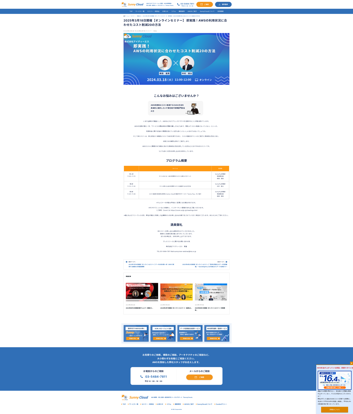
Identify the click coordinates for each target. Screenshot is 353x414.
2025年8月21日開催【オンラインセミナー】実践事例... (210, 309)
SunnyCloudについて (207, 11)
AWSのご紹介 (192, 11)
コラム (173, 11)
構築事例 (182, 11)
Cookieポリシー (221, 404)
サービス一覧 (139, 11)
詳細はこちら (335, 410)
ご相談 (201, 377)
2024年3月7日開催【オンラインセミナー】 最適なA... (176, 308)
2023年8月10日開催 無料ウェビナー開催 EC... (139, 308)
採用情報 (220, 11)
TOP (131, 11)
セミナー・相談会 (153, 11)
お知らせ (165, 11)
